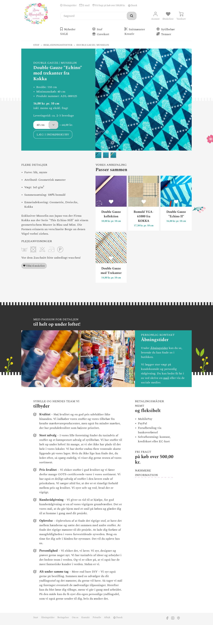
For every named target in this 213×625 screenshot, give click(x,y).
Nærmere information (146, 472)
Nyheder (69, 29)
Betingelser (63, 617)
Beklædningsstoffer (57, 45)
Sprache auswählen (129, 5)
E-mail (86, 5)
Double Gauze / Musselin (92, 45)
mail (166, 378)
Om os (75, 617)
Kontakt (85, 617)
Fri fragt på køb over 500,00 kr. (110, 5)
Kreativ (129, 34)
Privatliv (97, 617)
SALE (64, 34)
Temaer (166, 34)
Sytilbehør (168, 29)
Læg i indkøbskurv (53, 134)
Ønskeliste (168, 19)
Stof (99, 29)
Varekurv (181, 19)
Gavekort (103, 34)
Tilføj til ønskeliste (35, 266)
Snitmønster (137, 29)
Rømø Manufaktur (36, 13)
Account (155, 19)
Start (35, 617)
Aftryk (107, 617)
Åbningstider (69, 5)
